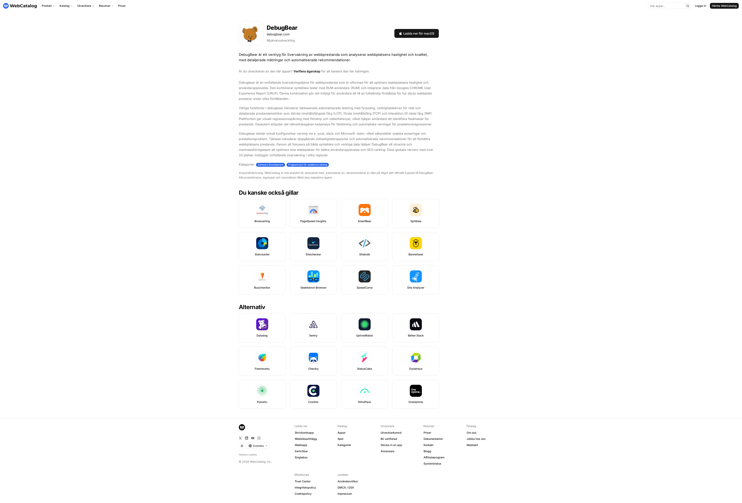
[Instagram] (258, 438)
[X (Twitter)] (240, 438)
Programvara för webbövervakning (307, 164)
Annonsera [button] (387, 451)
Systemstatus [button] (432, 463)
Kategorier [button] (344, 445)
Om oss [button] (472, 432)
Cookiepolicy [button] (303, 493)
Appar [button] (341, 432)
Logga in (700, 5)
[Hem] (20, 6)
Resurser (104, 5)
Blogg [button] (427, 451)
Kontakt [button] (428, 445)
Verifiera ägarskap (307, 71)
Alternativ (252, 306)
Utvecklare (84, 5)
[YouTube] (252, 438)
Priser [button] (427, 432)
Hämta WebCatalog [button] (724, 5)
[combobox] (258, 446)
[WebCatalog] (242, 427)
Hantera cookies (248, 454)
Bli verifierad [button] (389, 438)
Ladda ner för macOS (418, 33)
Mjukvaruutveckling (281, 40)
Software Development (270, 164)
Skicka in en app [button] (391, 445)
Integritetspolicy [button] (305, 487)
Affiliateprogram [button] (434, 457)
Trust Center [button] (303, 481)
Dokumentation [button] (433, 438)
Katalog (65, 5)
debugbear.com (278, 34)
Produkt (47, 5)
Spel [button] (340, 438)
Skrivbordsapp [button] (304, 432)
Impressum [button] (345, 493)
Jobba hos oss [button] (476, 438)
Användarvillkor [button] (348, 481)
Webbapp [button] (301, 445)
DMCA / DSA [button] (346, 487)
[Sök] (687, 5)
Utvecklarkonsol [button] (391, 432)
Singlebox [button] (301, 457)
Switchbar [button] (301, 451)
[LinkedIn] (246, 438)
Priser (122, 5)
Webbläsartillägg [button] (306, 438)
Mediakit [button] (472, 445)
